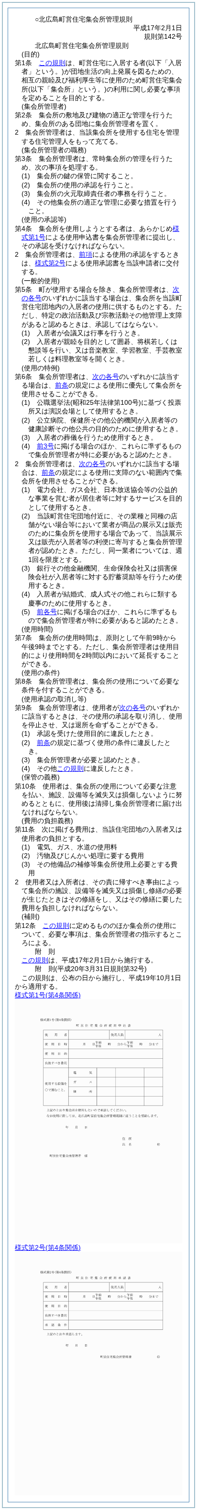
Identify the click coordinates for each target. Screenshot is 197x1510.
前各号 (47, 612)
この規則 (52, 63)
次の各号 (105, 376)
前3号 (45, 446)
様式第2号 (50, 263)
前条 (61, 385)
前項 (85, 254)
